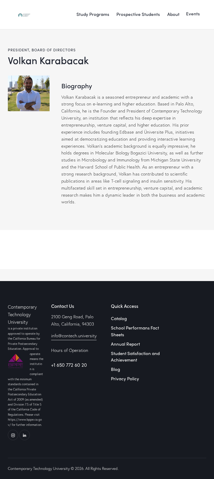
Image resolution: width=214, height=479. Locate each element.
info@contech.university (74, 336)
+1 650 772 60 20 (69, 365)
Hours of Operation (69, 350)
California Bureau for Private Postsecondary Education (24, 344)
